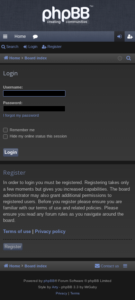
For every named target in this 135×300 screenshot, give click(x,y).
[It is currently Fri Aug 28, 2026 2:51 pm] (120, 58)
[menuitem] (129, 58)
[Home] (67, 15)
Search (12, 46)
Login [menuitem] (121, 38)
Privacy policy (50, 231)
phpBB (49, 281)
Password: (12, 103)
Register (54, 46)
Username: (13, 87)
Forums (36, 38)
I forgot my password (21, 115)
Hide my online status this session (38, 136)
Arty (55, 287)
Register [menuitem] (131, 38)
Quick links (6, 38)
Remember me (22, 130)
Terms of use (17, 231)
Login (32, 46)
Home (20, 36)
